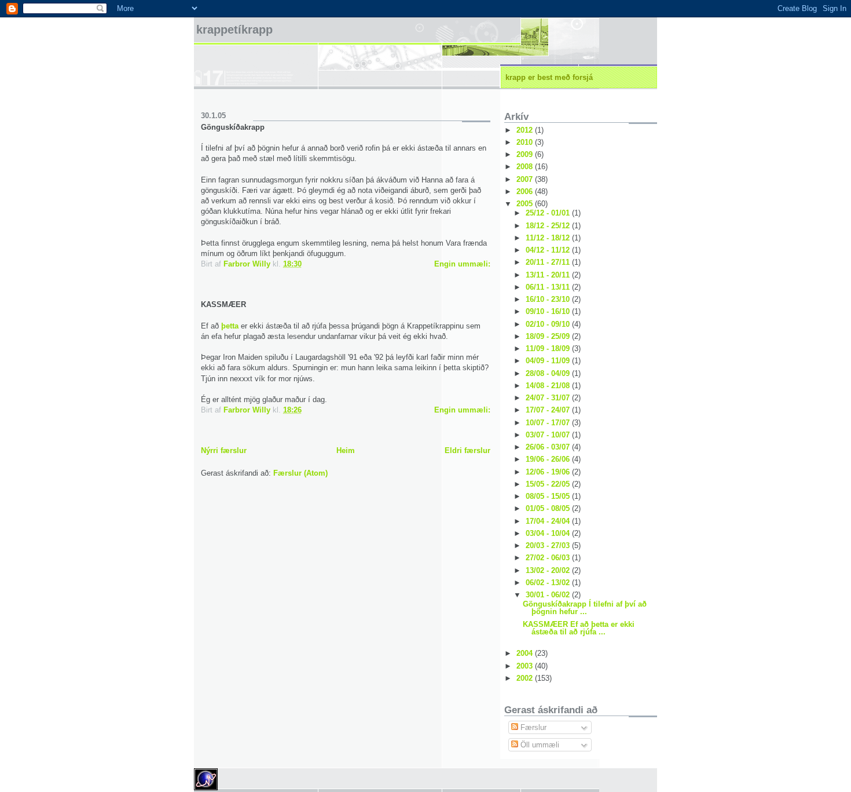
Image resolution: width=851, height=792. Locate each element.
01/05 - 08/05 (549, 508)
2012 (525, 130)
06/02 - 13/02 (549, 582)
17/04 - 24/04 (549, 521)
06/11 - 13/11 (549, 287)
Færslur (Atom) (300, 473)
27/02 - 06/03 (549, 557)
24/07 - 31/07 (549, 397)
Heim (345, 450)
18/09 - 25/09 (549, 336)
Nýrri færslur (224, 450)
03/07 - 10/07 (549, 434)
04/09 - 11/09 (549, 360)
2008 (525, 166)
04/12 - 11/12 (549, 250)
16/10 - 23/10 (549, 299)
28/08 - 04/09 (549, 373)
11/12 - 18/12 (549, 237)
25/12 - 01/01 (549, 213)
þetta (231, 326)
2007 (525, 179)
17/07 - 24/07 (549, 410)
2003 (525, 666)
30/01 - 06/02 (549, 594)
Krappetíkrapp (234, 29)
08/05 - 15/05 (549, 496)
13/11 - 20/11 (549, 275)
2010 (525, 142)
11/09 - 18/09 (549, 348)
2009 (525, 154)
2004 (525, 653)
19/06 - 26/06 (549, 459)
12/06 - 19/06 (549, 472)
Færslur (532, 727)
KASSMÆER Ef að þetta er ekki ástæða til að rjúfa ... (578, 628)
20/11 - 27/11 (549, 262)
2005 (525, 203)
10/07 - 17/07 (549, 422)
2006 (525, 191)
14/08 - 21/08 (549, 385)
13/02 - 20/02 (549, 570)
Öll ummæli (538, 744)
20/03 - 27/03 (549, 545)
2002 (525, 678)
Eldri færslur (467, 450)
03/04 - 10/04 (549, 533)
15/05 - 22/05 (549, 484)
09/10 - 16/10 (549, 311)
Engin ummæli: (462, 264)
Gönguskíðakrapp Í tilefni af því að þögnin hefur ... (585, 608)
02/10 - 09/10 (549, 324)
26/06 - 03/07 (549, 447)
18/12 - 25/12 (549, 225)
